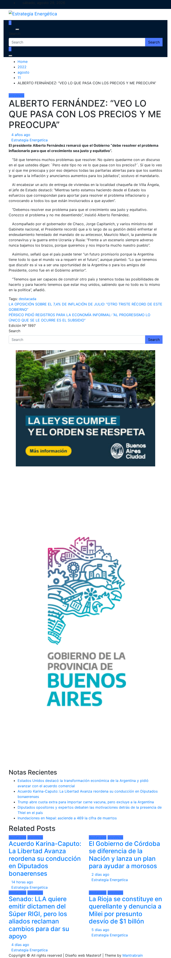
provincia (16, 95)
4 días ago (20, 944)
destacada (27, 299)
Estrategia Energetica (29, 140)
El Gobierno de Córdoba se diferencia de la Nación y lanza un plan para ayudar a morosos (124, 855)
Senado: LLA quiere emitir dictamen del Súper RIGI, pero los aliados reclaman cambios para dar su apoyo (39, 917)
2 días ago (100, 874)
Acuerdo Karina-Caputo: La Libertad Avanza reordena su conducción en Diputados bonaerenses (45, 858)
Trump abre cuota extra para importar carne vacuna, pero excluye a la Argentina (86, 802)
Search (14, 33)
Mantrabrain (132, 955)
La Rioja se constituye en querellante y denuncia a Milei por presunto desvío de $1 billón (125, 910)
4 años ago (20, 134)
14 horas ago (22, 882)
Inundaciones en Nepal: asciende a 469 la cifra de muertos (67, 818)
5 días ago (100, 929)
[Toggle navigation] (11, 29)
